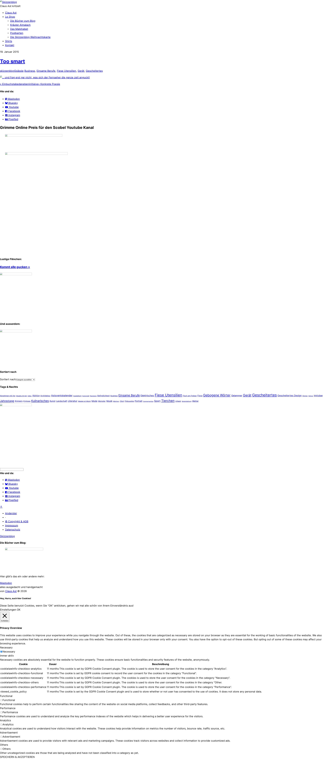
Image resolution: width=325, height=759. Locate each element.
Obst (122, 401)
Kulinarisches (40, 400)
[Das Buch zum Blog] (16, 331)
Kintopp (26, 401)
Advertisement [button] (9, 732)
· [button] (5, 517)
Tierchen (168, 401)
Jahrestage (7, 400)
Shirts (8, 41)
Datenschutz (12, 529)
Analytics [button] (5, 720)
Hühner (310, 396)
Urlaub (178, 401)
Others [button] (4, 744)
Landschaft (61, 401)
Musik (109, 401)
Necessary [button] (6, 647)
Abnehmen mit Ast (7, 396)
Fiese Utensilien (66, 70)
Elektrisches (147, 395)
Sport (157, 401)
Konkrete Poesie (49, 84)
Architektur (45, 396)
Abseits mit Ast (21, 396)
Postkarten (16, 33)
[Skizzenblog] (8, 2)
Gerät (81, 70)
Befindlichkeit (103, 396)
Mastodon (6, 583)
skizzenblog (7, 70)
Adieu (30, 396)
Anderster (11, 513)
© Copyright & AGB (16, 521)
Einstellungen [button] (8, 609)
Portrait (138, 401)
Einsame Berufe (46, 70)
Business (29, 70)
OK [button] (18, 609)
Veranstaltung (186, 401)
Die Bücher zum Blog (22, 20)
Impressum (11, 525)
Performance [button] (7, 708)
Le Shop (10, 16)
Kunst (52, 401)
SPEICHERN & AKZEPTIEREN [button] (17, 756)
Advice (36, 395)
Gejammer (236, 395)
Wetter (195, 401)
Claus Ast (11, 12)
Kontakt (9, 45)
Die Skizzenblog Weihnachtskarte (30, 37)
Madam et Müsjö (84, 401)
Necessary (9, 651)
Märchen (116, 401)
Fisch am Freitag (190, 396)
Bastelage (93, 396)
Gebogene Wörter (217, 395)
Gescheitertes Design (290, 395)
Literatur (72, 401)
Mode (94, 401)
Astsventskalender (61, 395)
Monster (102, 401)
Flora (199, 395)
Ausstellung (77, 396)
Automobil (85, 396)
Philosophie (129, 401)
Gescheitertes (94, 70)
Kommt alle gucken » (15, 267)
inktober (318, 395)
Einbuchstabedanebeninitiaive (19, 84)
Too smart (12, 61)
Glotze (305, 396)
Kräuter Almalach (20, 24)
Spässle (19, 70)
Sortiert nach (8, 379)
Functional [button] (6, 696)
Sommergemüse (148, 401)
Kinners (19, 401)
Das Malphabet (19, 28)
